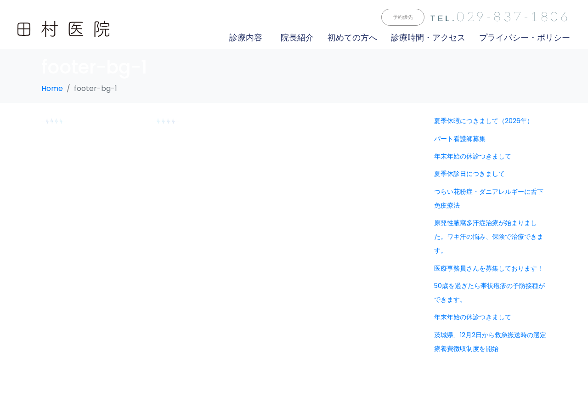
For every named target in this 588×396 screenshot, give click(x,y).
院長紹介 (297, 37)
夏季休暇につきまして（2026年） (483, 120)
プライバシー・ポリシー (524, 37)
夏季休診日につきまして (469, 173)
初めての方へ (352, 37)
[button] (402, 17)
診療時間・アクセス (428, 37)
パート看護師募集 (460, 138)
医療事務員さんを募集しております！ (488, 268)
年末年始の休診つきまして (472, 156)
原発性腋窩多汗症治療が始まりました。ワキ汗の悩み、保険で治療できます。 (488, 236)
